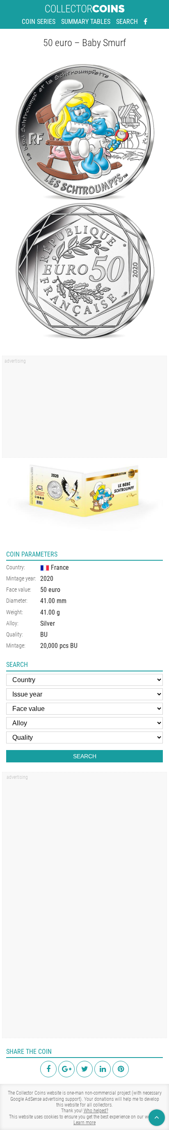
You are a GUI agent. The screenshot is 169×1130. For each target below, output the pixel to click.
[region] (84, 409)
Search (127, 22)
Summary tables (85, 22)
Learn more (84, 1122)
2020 (46, 578)
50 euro (50, 590)
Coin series (38, 22)
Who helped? (96, 1111)
